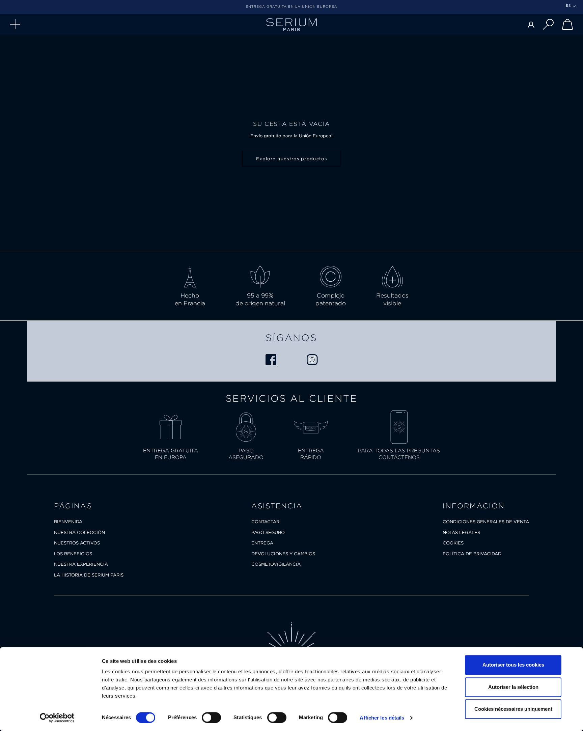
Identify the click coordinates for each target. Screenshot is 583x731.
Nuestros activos (77, 543)
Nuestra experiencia (81, 564)
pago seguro (268, 532)
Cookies (453, 543)
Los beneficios (73, 554)
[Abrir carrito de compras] (567, 24)
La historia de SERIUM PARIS (88, 575)
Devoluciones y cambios (283, 554)
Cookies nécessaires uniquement (513, 709)
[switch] (211, 717)
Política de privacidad (472, 554)
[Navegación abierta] (15, 24)
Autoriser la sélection (513, 687)
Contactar (265, 522)
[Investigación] (548, 24)
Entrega (262, 543)
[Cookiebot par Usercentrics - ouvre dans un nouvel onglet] (57, 718)
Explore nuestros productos (291, 159)
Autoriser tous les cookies (513, 665)
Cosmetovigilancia (276, 564)
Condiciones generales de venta (486, 522)
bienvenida (68, 522)
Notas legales (461, 532)
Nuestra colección (79, 532)
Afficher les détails (382, 718)
